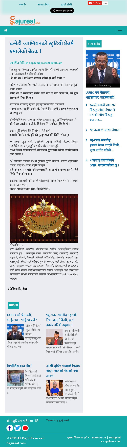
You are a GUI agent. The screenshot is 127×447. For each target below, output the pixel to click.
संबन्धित (13, 305)
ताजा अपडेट (94, 44)
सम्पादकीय (43, 4)
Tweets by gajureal (57, 420)
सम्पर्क (22, 4)
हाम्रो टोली (66, 4)
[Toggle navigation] (119, 30)
